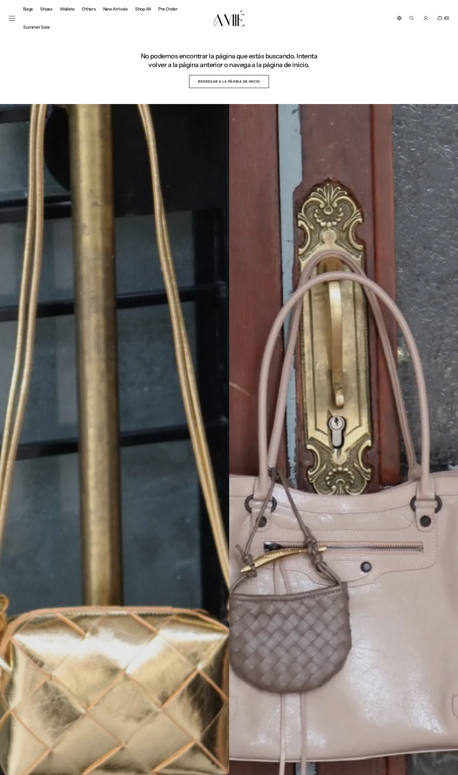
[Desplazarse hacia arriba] (447, 764)
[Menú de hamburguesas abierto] (12, 18)
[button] (399, 18)
